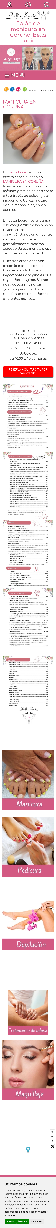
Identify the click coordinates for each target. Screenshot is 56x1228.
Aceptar (10, 1221)
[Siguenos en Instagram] (6, 89)
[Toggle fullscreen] (52, 1146)
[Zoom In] (52, 1132)
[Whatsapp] (24, 89)
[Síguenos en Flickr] (18, 89)
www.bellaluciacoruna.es (41, 90)
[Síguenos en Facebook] (12, 89)
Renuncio (22, 1221)
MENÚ (18, 75)
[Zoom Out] (52, 1136)
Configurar (36, 1221)
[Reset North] (52, 1141)
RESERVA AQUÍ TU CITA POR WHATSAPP (28, 371)
